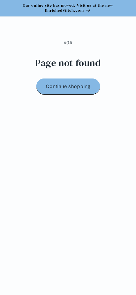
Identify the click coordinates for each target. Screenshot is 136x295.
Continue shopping (68, 86)
